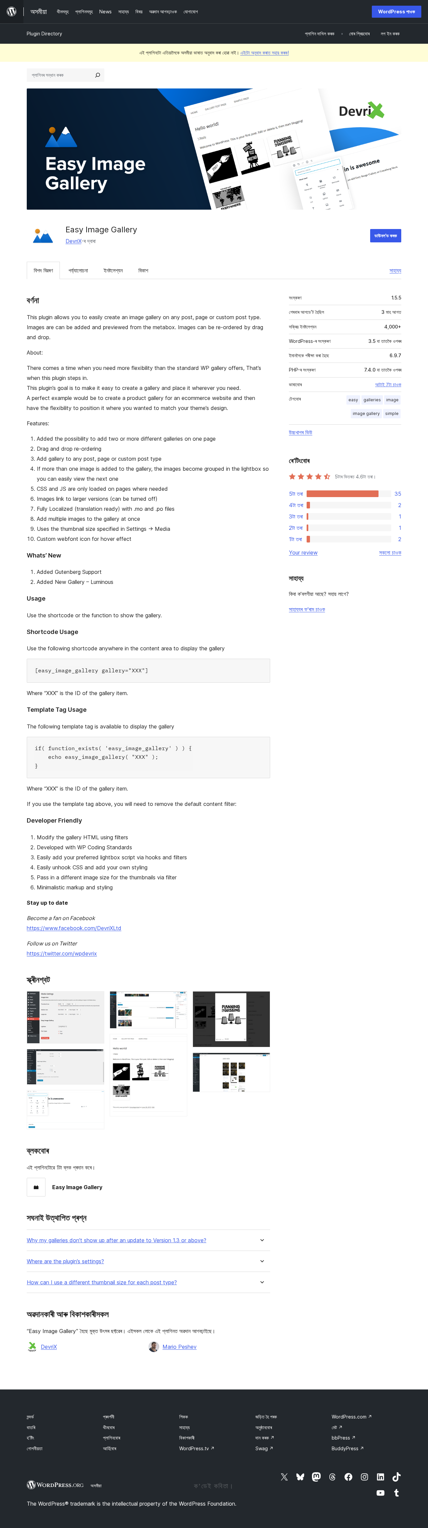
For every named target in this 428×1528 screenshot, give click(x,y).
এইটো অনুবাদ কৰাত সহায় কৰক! (264, 52)
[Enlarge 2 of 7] (95, 1058)
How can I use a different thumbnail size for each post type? (102, 1282)
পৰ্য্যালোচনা (78, 270)
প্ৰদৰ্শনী (108, 1417)
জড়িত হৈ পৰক (266, 1417)
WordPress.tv (197, 1448)
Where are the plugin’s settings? (65, 1261)
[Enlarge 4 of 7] (178, 1000)
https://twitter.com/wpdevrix (62, 953)
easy (353, 399)
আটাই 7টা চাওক (388, 384)
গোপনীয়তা (34, 1448)
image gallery (366, 413)
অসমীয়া (96, 1485)
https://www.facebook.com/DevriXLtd (74, 928)
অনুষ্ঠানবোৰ (263, 1427)
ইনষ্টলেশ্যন (113, 270)
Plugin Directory (44, 33)
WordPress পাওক (396, 11)
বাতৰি (31, 1427)
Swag (264, 1448)
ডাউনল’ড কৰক (385, 235)
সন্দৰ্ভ (30, 1417)
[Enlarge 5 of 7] (178, 1043)
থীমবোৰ (108, 1427)
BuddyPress (348, 1448)
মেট (337, 1427)
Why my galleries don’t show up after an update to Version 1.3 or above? (116, 1240)
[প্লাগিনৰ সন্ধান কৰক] (97, 75)
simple (392, 413)
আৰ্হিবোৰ (109, 1448)
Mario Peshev (180, 1346)
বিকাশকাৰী (187, 1438)
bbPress (344, 1438)
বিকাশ (143, 270)
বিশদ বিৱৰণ (43, 270)
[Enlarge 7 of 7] (261, 1061)
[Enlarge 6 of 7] (261, 1000)
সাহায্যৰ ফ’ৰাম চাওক (307, 609)
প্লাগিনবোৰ (111, 1438)
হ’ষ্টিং (30, 1438)
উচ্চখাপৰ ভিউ (300, 432)
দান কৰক (265, 1438)
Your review (303, 552)
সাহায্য (395, 270)
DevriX (73, 241)
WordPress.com (352, 1417)
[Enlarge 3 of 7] (95, 1099)
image (392, 399)
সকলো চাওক (390, 552)
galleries (372, 399)
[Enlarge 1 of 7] (95, 1000)
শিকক (183, 1417)
